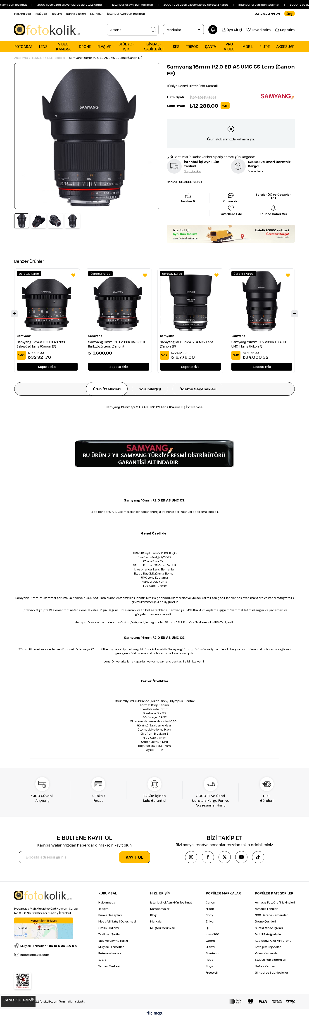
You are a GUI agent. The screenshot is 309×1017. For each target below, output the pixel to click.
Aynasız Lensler (266, 909)
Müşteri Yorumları (162, 928)
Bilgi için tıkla (192, 171)
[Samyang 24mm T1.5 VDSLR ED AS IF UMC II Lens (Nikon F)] (261, 301)
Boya (209, 966)
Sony (209, 915)
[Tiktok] (258, 857)
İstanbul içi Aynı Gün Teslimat (171, 902)
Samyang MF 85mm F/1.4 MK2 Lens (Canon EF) (187, 344)
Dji (207, 928)
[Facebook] (208, 857)
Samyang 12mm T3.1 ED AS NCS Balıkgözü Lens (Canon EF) (41, 344)
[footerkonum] (43, 928)
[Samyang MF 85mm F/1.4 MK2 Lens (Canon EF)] (190, 301)
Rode (209, 960)
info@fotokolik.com (34, 955)
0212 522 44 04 (267, 14)
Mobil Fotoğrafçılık (268, 934)
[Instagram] (191, 857)
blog (289, 13)
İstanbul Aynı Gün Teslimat (126, 14)
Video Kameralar (267, 953)
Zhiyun (210, 921)
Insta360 (212, 934)
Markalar (96, 14)
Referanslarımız (109, 953)
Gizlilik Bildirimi (108, 928)
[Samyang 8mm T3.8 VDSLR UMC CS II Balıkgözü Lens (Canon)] (118, 301)
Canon (210, 902)
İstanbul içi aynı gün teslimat (242, 4)
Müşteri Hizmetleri (111, 947)
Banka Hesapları (110, 915)
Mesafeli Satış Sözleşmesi (117, 921)
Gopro (210, 941)
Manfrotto (213, 953)
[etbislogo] (22, 980)
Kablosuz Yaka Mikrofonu (273, 941)
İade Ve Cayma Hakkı (113, 941)
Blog (153, 915)
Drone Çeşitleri (265, 921)
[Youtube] (241, 857)
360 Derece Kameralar (271, 915)
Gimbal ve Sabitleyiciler (271, 972)
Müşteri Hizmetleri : (48, 946)
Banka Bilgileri (76, 14)
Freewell (212, 972)
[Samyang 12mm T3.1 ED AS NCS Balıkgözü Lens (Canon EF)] (47, 301)
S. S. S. (102, 960)
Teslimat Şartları (109, 934)
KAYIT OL (134, 857)
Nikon (210, 909)
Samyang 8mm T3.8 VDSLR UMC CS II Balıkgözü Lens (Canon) (116, 344)
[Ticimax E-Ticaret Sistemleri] (155, 1013)
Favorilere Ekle (73, 275)
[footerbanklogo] (262, 1001)
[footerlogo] (42, 895)
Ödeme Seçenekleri (197, 389)
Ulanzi (210, 947)
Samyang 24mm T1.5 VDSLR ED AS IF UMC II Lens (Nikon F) (259, 344)
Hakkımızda (22, 14)
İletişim (57, 14)
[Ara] (153, 29)
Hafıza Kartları (265, 966)
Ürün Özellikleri (107, 389)
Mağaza (41, 14)
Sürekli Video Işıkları (269, 928)
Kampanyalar (159, 909)
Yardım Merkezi (109, 966)
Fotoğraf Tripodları (268, 947)
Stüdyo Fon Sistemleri (270, 960)
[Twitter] (225, 857)
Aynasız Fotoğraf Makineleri (275, 902)
